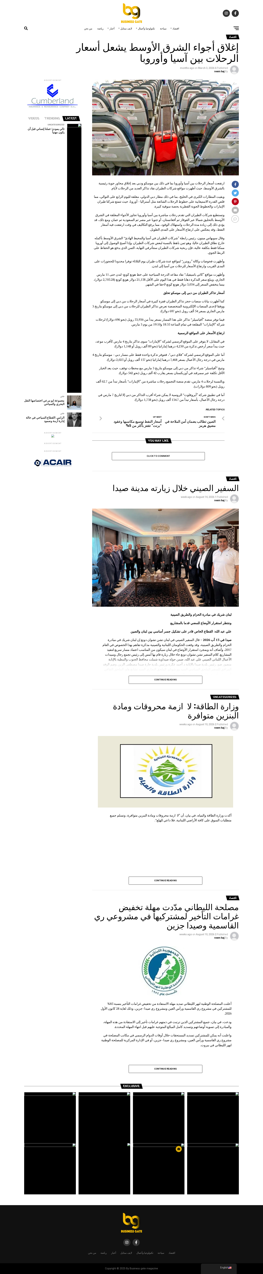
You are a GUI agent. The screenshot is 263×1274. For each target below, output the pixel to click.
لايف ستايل (126, 28)
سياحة (163, 28)
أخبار (112, 28)
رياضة (100, 28)
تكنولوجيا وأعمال (146, 28)
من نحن (88, 28)
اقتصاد (175, 28)
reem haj (219, 71)
